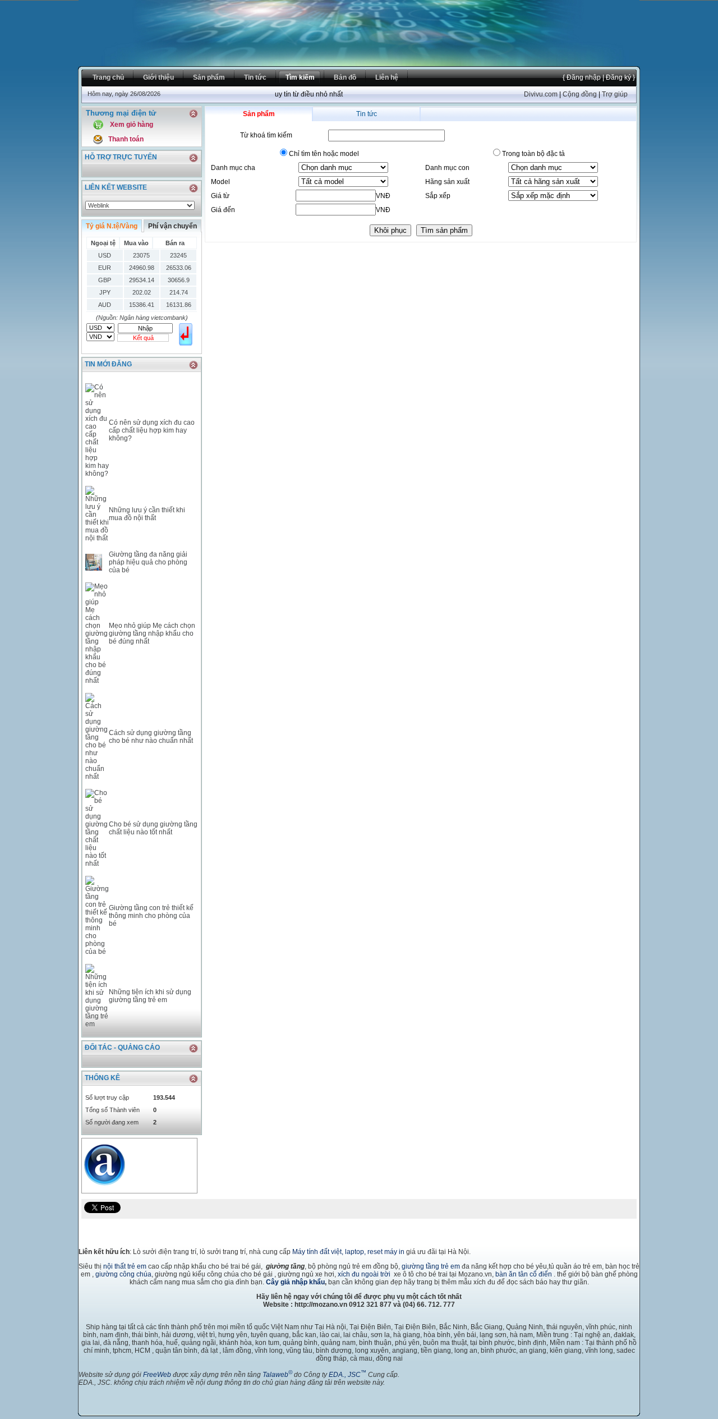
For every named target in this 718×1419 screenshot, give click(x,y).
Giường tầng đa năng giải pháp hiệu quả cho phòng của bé (148, 562)
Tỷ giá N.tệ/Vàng (111, 226)
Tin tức (366, 114)
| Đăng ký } (618, 77)
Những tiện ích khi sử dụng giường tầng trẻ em (150, 996)
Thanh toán (126, 139)
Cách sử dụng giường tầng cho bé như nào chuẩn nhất (151, 737)
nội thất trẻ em (124, 1266)
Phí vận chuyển (172, 226)
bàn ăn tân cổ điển (523, 1274)
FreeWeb (157, 1375)
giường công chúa (123, 1274)
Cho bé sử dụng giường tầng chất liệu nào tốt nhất (153, 828)
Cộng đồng (580, 94)
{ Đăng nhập (582, 77)
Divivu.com (541, 94)
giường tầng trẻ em (431, 1266)
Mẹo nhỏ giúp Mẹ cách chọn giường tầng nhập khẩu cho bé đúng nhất (152, 633)
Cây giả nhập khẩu (295, 1282)
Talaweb (277, 1375)
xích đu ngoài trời (364, 1274)
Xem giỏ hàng (131, 124)
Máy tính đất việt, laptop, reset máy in (348, 1252)
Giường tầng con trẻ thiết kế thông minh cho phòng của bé (151, 915)
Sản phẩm (259, 114)
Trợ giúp (615, 94)
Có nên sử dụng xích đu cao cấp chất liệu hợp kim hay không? (152, 430)
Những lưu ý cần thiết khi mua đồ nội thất (147, 514)
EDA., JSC (347, 1375)
